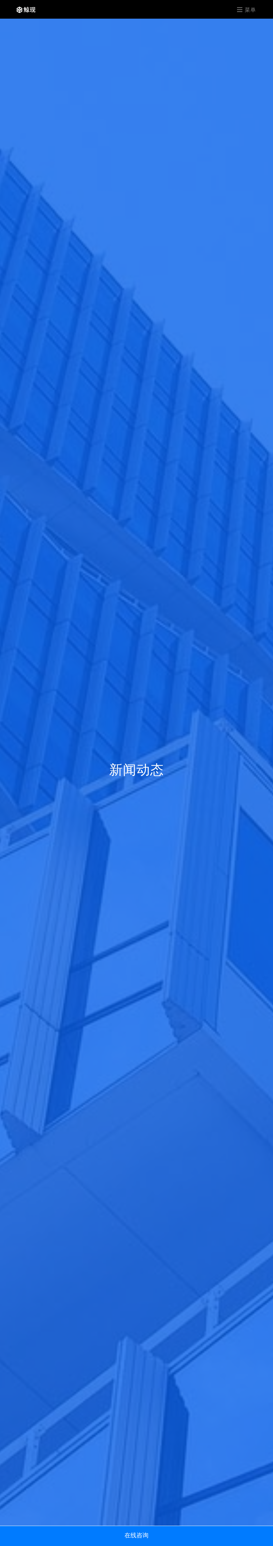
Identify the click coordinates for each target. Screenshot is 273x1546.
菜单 (249, 10)
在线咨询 (136, 1535)
